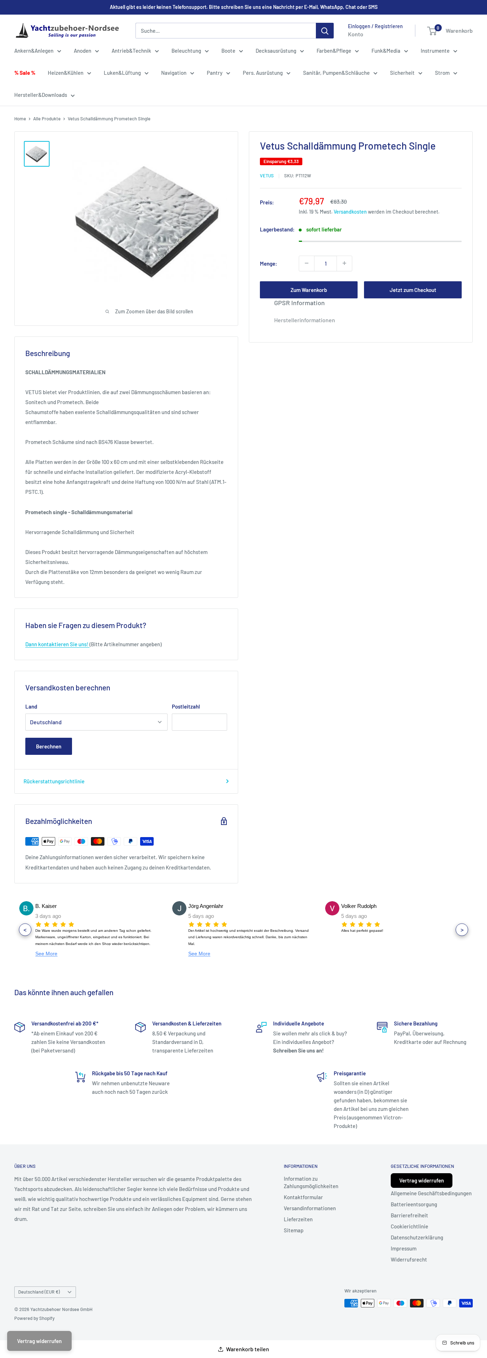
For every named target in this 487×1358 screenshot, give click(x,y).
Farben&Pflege (334, 50)
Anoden (82, 50)
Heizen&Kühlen (65, 72)
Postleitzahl (186, 706)
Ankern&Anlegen (33, 50)
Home (20, 118)
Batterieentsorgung (414, 1204)
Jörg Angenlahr (205, 906)
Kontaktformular (303, 1197)
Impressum (403, 1248)
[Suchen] (325, 30)
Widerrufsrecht (409, 1259)
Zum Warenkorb (309, 289)
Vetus (267, 175)
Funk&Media (385, 50)
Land (31, 706)
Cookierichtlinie (409, 1226)
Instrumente (435, 50)
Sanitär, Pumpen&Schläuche (336, 72)
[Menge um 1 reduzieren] (306, 263)
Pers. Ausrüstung (263, 72)
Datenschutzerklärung (417, 1237)
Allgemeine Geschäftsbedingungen (431, 1193)
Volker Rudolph (358, 906)
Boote (228, 50)
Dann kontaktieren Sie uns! (57, 644)
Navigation (173, 72)
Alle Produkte (47, 118)
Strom (442, 72)
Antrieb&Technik (131, 50)
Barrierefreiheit (409, 1215)
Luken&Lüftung (122, 72)
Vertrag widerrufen (421, 1180)
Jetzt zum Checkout (413, 289)
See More (46, 953)
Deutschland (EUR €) (39, 1292)
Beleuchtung (186, 50)
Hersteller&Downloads (40, 95)
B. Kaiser (46, 906)
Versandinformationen (310, 1208)
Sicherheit (402, 72)
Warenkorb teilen (247, 1349)
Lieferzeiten (298, 1219)
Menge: (268, 263)
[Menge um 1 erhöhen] (344, 263)
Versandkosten (350, 211)
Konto (355, 34)
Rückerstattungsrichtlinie (54, 781)
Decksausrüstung (276, 50)
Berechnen (48, 746)
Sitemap (293, 1230)
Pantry (214, 72)
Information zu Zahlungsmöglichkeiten (311, 1182)
